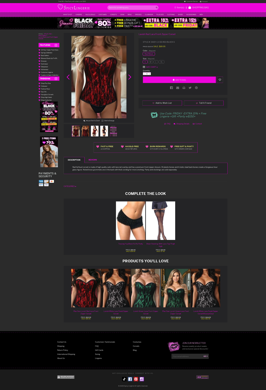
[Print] (183, 87)
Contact (198, 124)
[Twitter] (190, 87)
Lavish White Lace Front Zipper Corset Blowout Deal (205, 312)
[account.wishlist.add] (220, 80)
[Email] (177, 87)
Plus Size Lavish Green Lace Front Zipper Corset (175, 312)
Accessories (191, 14)
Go (205, 356)
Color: (149, 51)
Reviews (93, 160)
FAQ (168, 124)
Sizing (97, 354)
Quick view (85, 288)
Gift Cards (99, 350)
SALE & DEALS (90, 14)
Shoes (180, 14)
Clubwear (149, 14)
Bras (130, 14)
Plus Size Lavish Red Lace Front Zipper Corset (86, 312)
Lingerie (79, 14)
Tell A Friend (205, 103)
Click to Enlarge (109, 120)
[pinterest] (136, 379)
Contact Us (61, 342)
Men (201, 14)
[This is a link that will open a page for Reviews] (202, 377)
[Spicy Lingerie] (81, 7)
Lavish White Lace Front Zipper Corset (116, 312)
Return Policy (62, 350)
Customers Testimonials (105, 342)
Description (74, 160)
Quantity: (146, 71)
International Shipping (66, 354)
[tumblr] (124, 379)
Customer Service (192, 1)
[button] (49, 116)
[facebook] (130, 379)
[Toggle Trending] (56, 78)
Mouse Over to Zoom (93, 120)
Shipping (60, 346)
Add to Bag (180, 80)
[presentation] (68, 77)
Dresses (138, 14)
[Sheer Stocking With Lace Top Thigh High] (160, 220)
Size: (149, 59)
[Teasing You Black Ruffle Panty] (130, 220)
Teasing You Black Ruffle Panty (130, 244)
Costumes (103, 14)
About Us (61, 358)
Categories (69, 186)
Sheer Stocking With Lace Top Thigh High (160, 245)
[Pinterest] (196, 87)
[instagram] (142, 379)
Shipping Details (182, 124)
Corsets (113, 14)
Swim (122, 14)
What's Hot (67, 14)
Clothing (171, 14)
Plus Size (160, 14)
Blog (135, 350)
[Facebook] (171, 87)
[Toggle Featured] (56, 45)
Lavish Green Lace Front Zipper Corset (145, 312)
